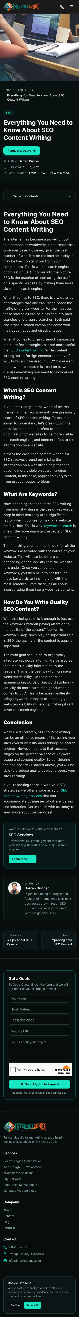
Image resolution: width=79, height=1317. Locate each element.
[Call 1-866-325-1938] (62, 7)
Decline (15, 1305)
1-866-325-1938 (19, 1247)
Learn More (20, 859)
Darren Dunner (29, 161)
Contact (8, 1216)
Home (7, 90)
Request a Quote (19, 150)
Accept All (33, 1305)
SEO (31, 90)
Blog (20, 90)
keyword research (57, 526)
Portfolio (9, 1227)
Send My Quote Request (42, 1084)
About (7, 1210)
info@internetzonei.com (24, 1260)
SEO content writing (27, 350)
